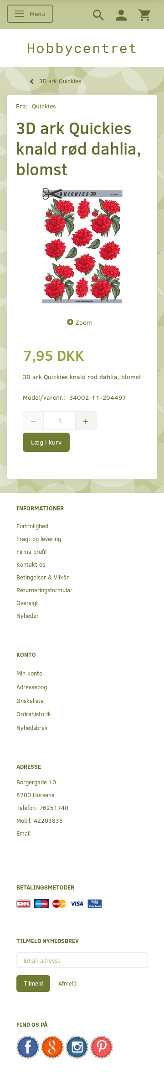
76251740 (53, 807)
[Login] (121, 14)
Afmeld (67, 983)
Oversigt (27, 602)
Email (23, 833)
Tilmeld (33, 983)
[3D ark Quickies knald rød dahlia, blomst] (82, 245)
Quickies (44, 106)
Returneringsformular (44, 590)
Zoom (84, 322)
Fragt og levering (38, 538)
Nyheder (27, 615)
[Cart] (144, 14)
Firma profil (31, 551)
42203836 (48, 820)
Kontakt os (30, 564)
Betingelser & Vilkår (42, 577)
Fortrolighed (32, 526)
